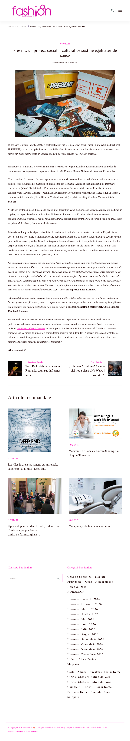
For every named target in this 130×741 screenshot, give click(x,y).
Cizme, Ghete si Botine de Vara (89, 677)
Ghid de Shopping (79, 576)
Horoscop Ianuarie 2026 (83, 599)
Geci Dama (104, 687)
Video (71, 659)
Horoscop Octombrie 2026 (85, 644)
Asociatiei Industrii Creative (31, 328)
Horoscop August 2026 (82, 634)
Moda (88, 581)
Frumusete (74, 581)
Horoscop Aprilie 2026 (83, 614)
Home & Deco (77, 587)
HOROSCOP (75, 591)
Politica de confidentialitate (28, 731)
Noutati (65, 44)
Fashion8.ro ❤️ (29, 727)
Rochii (89, 687)
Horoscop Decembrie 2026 (85, 654)
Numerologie (104, 581)
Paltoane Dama (77, 692)
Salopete (73, 697)
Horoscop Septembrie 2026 (85, 639)
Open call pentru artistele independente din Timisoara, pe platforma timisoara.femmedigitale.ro (34, 530)
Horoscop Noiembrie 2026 (85, 649)
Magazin (73, 664)
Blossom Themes (89, 727)
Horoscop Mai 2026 (80, 619)
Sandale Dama (100, 692)
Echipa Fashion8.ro (59, 62)
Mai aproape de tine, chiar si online (90, 526)
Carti (70, 672)
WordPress (12, 731)
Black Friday (87, 659)
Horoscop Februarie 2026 (84, 604)
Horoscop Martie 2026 (82, 609)
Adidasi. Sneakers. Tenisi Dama (99, 672)
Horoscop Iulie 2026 (81, 629)
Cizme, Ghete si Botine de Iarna (89, 682)
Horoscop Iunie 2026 (81, 624)
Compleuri (74, 687)
